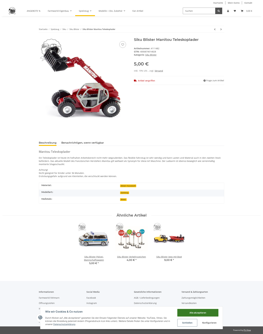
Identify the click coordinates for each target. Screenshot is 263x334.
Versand (159, 70)
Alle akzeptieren (197, 312)
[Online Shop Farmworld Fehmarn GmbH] (12, 11)
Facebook (91, 297)
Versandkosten (189, 303)
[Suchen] (218, 11)
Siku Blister (151, 54)
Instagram (91, 303)
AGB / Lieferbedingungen (147, 297)
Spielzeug (124, 193)
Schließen (187, 322)
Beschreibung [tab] (47, 142)
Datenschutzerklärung (145, 303)
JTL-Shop (247, 330)
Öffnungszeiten (47, 303)
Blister (123, 199)
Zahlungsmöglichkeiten (193, 297)
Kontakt (248, 2)
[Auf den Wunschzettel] (122, 44)
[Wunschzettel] (234, 11)
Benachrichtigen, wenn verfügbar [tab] (82, 142)
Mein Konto (234, 2)
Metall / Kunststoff (128, 186)
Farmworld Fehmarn (49, 297)
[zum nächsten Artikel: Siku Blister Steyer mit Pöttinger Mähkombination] (221, 29)
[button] (228, 11)
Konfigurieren (209, 322)
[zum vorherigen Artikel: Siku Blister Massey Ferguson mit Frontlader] (215, 29)
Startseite (218, 2)
